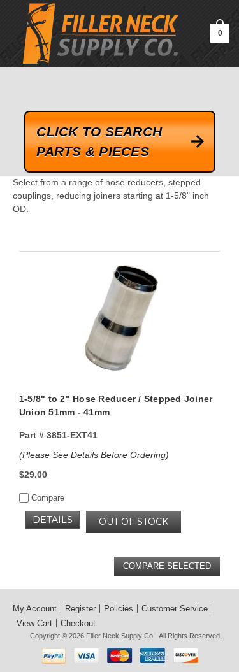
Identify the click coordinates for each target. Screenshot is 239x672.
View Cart (34, 623)
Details (53, 519)
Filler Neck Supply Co (119, 636)
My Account (35, 608)
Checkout (78, 623)
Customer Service (174, 608)
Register (80, 608)
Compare (46, 498)
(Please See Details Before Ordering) (94, 455)
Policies (118, 608)
